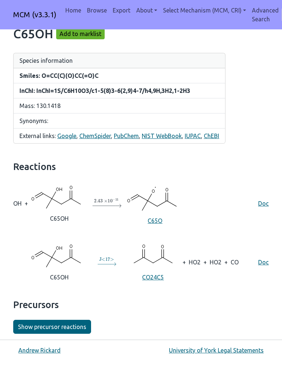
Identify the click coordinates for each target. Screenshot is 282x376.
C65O (155, 220)
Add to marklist (80, 33)
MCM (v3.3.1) (35, 14)
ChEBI (211, 136)
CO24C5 (153, 277)
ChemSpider (95, 136)
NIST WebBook (162, 136)
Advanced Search (265, 14)
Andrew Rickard (39, 350)
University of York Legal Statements (216, 350)
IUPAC (193, 136)
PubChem (126, 136)
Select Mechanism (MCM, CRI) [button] (202, 10)
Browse (97, 10)
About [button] (144, 10)
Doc (263, 203)
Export (121, 10)
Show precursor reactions (52, 326)
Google (66, 136)
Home (73, 10)
